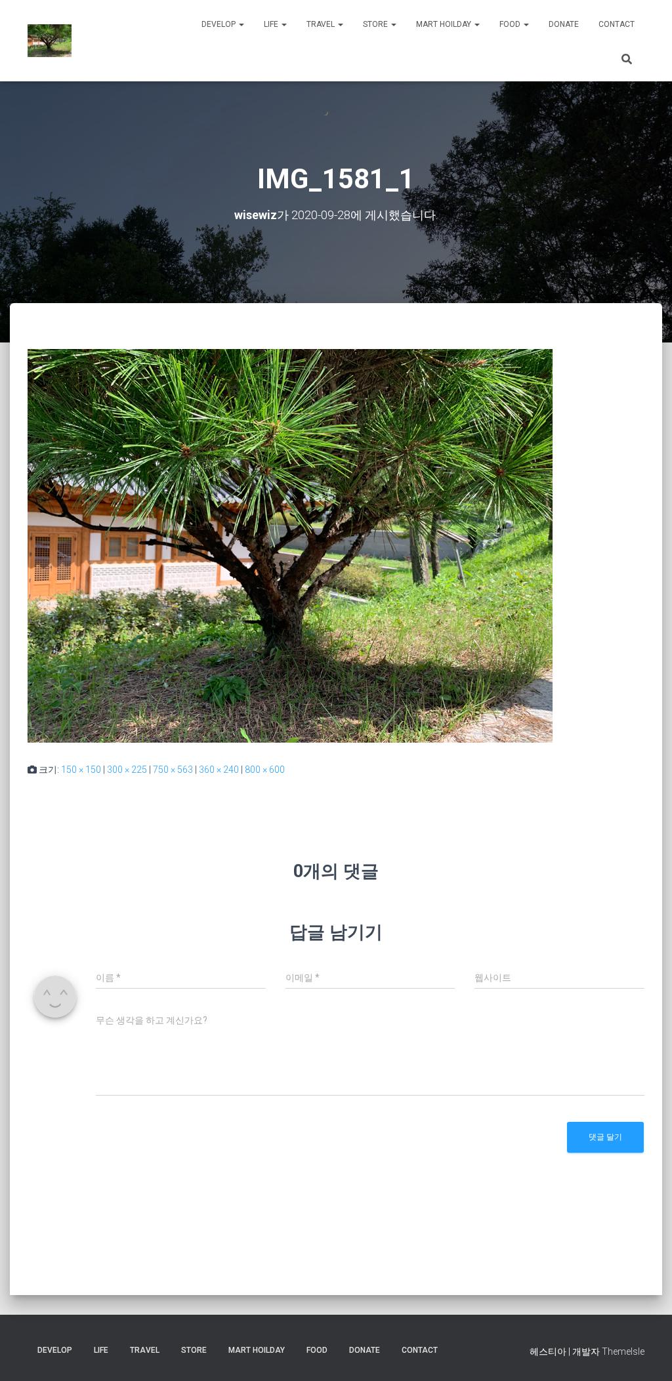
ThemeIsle (623, 1351)
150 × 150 (81, 769)
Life (272, 24)
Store (376, 24)
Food (510, 24)
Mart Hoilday (444, 24)
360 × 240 (219, 769)
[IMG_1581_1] (290, 545)
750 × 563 (173, 769)
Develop (219, 24)
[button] (241, 24)
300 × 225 (127, 769)
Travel (321, 24)
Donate (564, 24)
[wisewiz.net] (49, 40)
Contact (616, 24)
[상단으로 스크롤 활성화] (646, 1354)
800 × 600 (265, 769)
